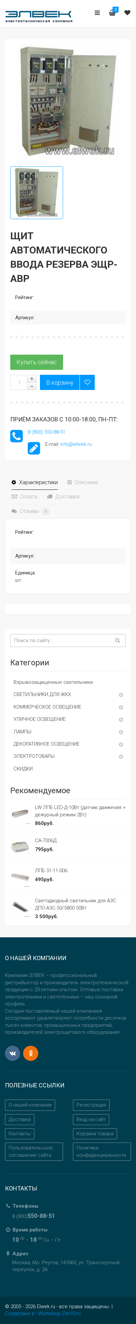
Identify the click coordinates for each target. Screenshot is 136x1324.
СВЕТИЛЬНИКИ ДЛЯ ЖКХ (42, 694)
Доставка (67, 496)
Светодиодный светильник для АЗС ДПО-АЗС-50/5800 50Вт (75, 904)
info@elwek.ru (76, 444)
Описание (86, 482)
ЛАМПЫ (22, 732)
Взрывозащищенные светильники (53, 682)
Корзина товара (95, 1134)
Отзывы (32, 511)
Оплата (28, 496)
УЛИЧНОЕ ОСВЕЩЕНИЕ (40, 719)
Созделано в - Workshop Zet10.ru (43, 1313)
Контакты (20, 1134)
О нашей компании (30, 1105)
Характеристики (38, 482)
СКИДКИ (23, 769)
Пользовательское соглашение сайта (31, 1151)
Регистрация (91, 1105)
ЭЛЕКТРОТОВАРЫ (34, 756)
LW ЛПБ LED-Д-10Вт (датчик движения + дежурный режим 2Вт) (80, 810)
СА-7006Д (45, 840)
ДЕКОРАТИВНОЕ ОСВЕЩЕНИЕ (47, 744)
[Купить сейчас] (36, 362)
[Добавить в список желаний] (87, 382)
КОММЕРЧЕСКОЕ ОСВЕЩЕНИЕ (47, 707)
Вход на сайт (91, 1119)
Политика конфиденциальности (101, 1151)
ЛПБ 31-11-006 (51, 871)
